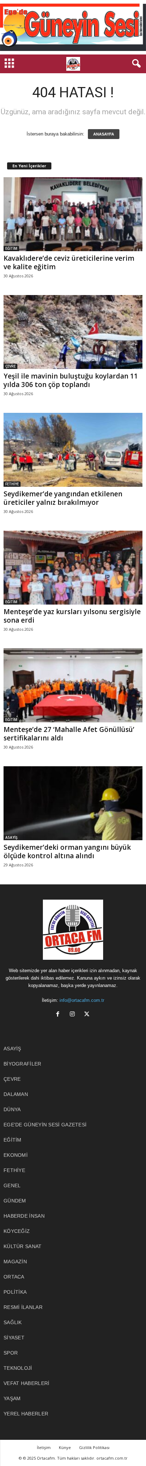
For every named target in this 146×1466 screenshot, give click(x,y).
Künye (65, 1447)
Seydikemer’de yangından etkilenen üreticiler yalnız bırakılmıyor (63, 498)
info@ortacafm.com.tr (82, 1000)
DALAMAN (16, 1094)
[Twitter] (87, 1014)
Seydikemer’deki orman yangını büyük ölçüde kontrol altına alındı (67, 851)
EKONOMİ (16, 1155)
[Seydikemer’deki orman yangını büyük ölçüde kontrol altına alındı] (73, 803)
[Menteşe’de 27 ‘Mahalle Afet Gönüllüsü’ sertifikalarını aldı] (73, 685)
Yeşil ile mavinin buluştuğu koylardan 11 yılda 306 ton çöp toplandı (71, 380)
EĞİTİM (11, 248)
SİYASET (14, 1337)
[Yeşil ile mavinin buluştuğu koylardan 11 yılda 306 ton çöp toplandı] (73, 332)
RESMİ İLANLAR (23, 1307)
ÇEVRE (10, 366)
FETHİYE (12, 483)
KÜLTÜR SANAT (23, 1246)
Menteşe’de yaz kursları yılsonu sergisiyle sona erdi (72, 616)
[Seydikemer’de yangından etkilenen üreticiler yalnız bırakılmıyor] (73, 450)
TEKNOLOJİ (18, 1368)
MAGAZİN (15, 1261)
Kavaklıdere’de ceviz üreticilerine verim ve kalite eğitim (69, 262)
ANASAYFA (103, 134)
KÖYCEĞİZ (17, 1231)
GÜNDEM (15, 1201)
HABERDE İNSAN (24, 1216)
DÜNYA (12, 1109)
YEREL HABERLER (26, 1413)
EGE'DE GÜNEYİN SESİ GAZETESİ (45, 1124)
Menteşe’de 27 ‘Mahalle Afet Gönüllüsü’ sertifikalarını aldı (69, 734)
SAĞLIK (13, 1322)
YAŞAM (12, 1398)
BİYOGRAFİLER (22, 1064)
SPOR (11, 1353)
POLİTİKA (15, 1292)
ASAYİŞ (11, 837)
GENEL (12, 1185)
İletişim (44, 1447)
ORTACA (14, 1277)
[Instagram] (74, 1014)
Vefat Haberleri (27, 1383)
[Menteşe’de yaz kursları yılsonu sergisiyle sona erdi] (73, 568)
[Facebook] (59, 1014)
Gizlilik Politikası (94, 1447)
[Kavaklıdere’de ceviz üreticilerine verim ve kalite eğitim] (73, 214)
